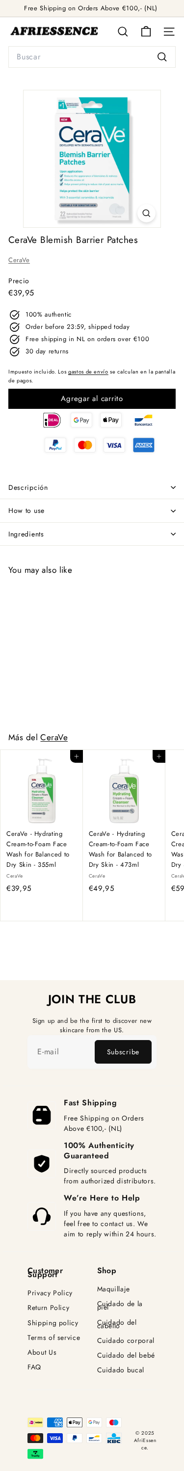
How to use (26, 510)
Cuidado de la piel (120, 1305)
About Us (41, 1352)
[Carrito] (146, 31)
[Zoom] (146, 213)
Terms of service (53, 1337)
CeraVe (19, 260)
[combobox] (92, 57)
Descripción (28, 487)
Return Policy (48, 1308)
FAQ (34, 1367)
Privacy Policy (50, 1293)
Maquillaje (114, 1289)
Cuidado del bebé (126, 1355)
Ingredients (26, 534)
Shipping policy (53, 1323)
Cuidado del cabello (117, 1324)
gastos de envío (88, 371)
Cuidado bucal (120, 1370)
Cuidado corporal (126, 1340)
